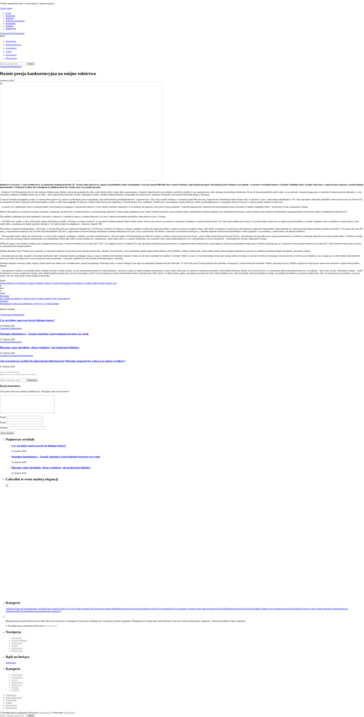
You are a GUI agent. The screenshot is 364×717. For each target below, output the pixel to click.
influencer (214, 609)
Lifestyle (239, 609)
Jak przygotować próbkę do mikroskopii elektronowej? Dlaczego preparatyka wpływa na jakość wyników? (63, 360)
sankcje (330, 609)
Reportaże (10, 16)
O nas (8, 13)
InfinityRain (69, 712)
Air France (17, 609)
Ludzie (9, 51)
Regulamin (10, 23)
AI (1, 315)
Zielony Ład (110, 283)
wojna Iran (39, 611)
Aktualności (11, 41)
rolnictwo (48, 283)
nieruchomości (285, 609)
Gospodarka (11, 48)
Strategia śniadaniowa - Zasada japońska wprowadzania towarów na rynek (44, 333)
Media (259, 609)
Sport (337, 609)
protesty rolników (36, 283)
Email (2, 422)
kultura (230, 609)
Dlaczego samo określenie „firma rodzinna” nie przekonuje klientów (39, 347)
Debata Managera (13, 45)
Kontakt (9, 26)
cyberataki (86, 609)
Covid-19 (74, 609)
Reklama (10, 18)
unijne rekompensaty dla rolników (68, 283)
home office (202, 609)
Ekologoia (150, 609)
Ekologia (139, 609)
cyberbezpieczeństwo (104, 609)
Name (2, 417)
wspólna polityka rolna (94, 283)
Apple (27, 609)
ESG (158, 609)
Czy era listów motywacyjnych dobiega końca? (27, 320)
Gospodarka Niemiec (186, 609)
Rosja (323, 609)
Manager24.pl (45, 712)
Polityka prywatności (15, 21)
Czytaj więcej (6, 8)
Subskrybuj (11, 28)
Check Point (53, 609)
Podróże (298, 609)
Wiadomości (16, 66)
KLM (223, 609)
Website (3, 428)
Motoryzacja (11, 58)
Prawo (308, 609)
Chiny (64, 609)
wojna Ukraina (53, 611)
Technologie (11, 55)
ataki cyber (39, 609)
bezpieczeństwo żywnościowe (13, 283)
